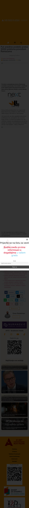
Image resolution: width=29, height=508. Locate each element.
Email (14, 261)
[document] (14, 254)
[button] (27, 239)
